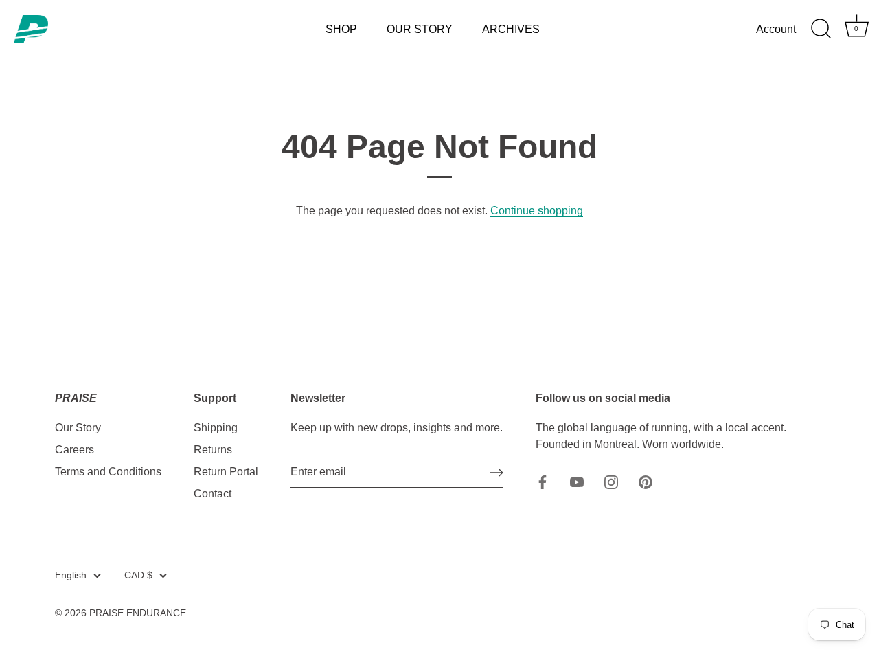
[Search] (821, 29)
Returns (213, 449)
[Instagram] (611, 481)
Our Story (78, 427)
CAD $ (138, 575)
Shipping (216, 427)
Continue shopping (536, 210)
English (71, 575)
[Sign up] (496, 473)
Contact (212, 493)
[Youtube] (577, 481)
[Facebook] (542, 481)
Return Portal (226, 471)
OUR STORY (420, 29)
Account (776, 29)
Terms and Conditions (108, 471)
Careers (74, 449)
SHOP (341, 29)
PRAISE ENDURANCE (137, 613)
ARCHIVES (511, 29)
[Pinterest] (645, 481)
